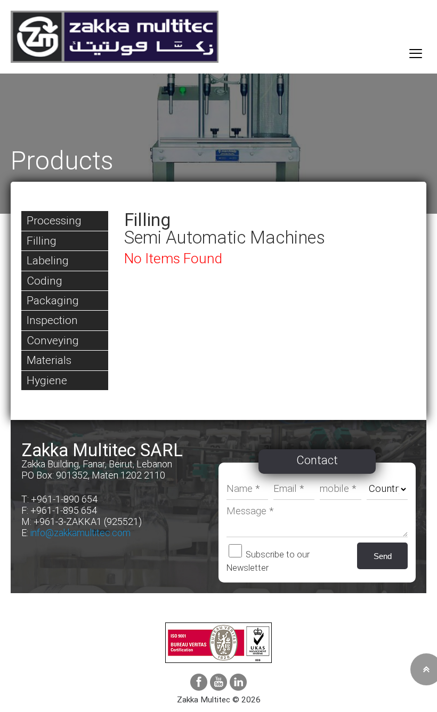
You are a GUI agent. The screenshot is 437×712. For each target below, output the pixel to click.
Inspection (52, 320)
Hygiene (47, 380)
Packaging (53, 300)
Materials (49, 360)
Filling (41, 240)
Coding (44, 280)
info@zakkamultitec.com (80, 532)
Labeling (48, 260)
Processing (54, 220)
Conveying (53, 340)
